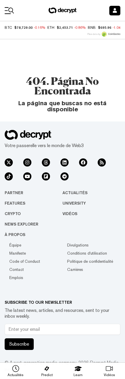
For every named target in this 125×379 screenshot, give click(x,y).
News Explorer (21, 224)
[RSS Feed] (102, 162)
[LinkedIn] (64, 162)
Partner (14, 192)
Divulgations (78, 245)
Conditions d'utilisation (87, 253)
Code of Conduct (24, 261)
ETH (50, 28)
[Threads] (46, 162)
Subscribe (19, 344)
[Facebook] (83, 162)
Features (15, 203)
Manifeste (17, 253)
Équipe (15, 245)
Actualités (75, 192)
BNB (92, 28)
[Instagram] (27, 162)
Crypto (13, 213)
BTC (8, 28)
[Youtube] (27, 176)
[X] (9, 162)
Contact (16, 269)
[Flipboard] (46, 176)
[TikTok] (9, 176)
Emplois (16, 277)
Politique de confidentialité (90, 261)
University (74, 203)
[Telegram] (64, 176)
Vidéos (70, 213)
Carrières (75, 269)
